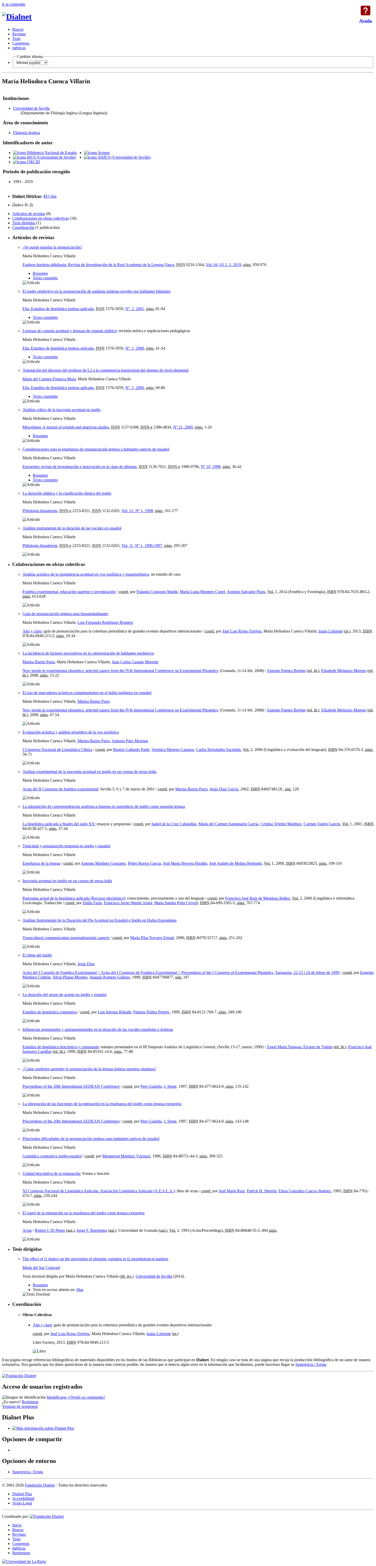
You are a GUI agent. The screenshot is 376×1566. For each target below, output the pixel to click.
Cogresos (20, 43)
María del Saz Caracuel (41, 1267)
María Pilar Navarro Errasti (152, 937)
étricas (19, 48)
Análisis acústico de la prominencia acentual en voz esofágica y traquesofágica (86, 574)
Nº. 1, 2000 (134, 348)
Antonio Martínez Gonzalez (103, 863)
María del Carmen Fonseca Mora (49, 379)
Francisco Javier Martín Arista (128, 903)
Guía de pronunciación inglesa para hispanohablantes (65, 614)
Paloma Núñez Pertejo (151, 1012)
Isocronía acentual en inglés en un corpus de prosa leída (67, 881)
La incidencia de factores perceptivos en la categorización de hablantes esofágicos (88, 653)
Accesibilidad (23, 1498)
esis (16, 38)
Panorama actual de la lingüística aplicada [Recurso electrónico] (74, 898)
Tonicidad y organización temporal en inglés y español (66, 846)
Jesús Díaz (86, 964)
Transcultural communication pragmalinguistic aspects (66, 937)
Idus (79, 1289)
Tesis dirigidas (23, 223)
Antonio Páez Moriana (130, 741)
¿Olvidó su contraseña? (86, 1397)
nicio (16, 1525)
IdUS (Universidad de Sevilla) (51, 157)
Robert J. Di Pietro (50, 1230)
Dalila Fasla (92, 903)
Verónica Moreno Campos (172, 749)
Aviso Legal (22, 1503)
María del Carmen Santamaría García (228, 824)
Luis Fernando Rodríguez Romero (105, 622)
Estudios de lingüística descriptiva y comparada (61, 1047)
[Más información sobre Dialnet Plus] (43, 1428)
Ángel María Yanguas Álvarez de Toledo (300, 1047)
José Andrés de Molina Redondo (235, 863)
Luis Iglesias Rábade (114, 1012)
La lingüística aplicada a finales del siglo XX (59, 824)
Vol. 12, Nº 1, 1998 (137, 511)
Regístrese (30, 1402)
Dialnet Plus (22, 1494)
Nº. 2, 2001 (134, 309)
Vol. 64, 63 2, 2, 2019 (223, 264)
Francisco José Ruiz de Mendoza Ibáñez (257, 898)
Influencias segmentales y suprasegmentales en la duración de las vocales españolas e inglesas (98, 1029)
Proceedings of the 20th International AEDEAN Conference (71, 1086)
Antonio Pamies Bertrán (286, 670)
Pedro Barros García (144, 863)
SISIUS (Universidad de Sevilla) (124, 157)
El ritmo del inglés (37, 955)
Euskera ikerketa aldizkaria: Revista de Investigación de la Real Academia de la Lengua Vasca (98, 264)
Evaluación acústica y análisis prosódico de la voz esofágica (71, 732)
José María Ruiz (232, 1191)
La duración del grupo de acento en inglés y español (64, 994)
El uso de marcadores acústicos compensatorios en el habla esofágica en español (87, 692)
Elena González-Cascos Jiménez (305, 1191)
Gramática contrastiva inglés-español (52, 1156)
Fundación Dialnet (40, 1485)
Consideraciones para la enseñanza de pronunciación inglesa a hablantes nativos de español (96, 449)
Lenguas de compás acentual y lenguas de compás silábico (70, 331)
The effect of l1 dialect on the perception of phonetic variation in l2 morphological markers (95, 1259)
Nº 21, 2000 (183, 427)
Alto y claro (32, 631)
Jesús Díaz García (223, 789)
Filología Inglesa (26, 132)
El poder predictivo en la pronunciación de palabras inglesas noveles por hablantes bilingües (97, 291)
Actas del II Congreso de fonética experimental (60, 789)
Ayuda (365, 10)
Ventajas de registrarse (20, 1406)
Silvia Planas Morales (70, 977)
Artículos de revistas (28, 213)
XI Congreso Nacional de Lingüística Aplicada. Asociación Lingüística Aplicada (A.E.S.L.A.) (99, 1191)
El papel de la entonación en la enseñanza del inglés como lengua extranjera (84, 1213)
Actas (27, 1230)
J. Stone (170, 1086)
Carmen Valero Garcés (322, 824)
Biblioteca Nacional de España (51, 152)
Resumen (40, 273)
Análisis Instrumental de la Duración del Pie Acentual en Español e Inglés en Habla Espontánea (99, 920)
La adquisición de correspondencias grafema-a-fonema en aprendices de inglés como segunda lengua (104, 806)
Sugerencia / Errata (310, 1364)
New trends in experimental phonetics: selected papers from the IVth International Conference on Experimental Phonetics (120, 670)
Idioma (22, 62)
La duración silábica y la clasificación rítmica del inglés (67, 493)
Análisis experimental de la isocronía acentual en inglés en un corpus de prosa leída (89, 771)
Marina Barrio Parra (39, 662)
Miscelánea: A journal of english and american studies (66, 427)
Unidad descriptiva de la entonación (51, 1173)
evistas (19, 34)
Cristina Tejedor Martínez (281, 824)
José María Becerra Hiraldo (185, 863)
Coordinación (23, 227)
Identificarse (57, 1397)
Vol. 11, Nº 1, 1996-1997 (141, 545)
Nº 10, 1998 (210, 466)
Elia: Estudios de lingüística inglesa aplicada (58, 309)
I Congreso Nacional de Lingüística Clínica (57, 749)
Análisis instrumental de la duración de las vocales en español (72, 528)
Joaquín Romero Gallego (110, 977)
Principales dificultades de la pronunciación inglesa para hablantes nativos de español (91, 1138)
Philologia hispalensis (40, 511)
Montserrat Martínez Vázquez (126, 1156)
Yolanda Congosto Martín (157, 591)
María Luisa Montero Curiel (202, 591)
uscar (18, 29)
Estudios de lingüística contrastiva (50, 1012)
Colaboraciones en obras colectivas (40, 218)
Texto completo (45, 278)
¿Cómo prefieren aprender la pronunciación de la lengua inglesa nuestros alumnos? (89, 1069)
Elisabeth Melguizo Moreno (343, 670)
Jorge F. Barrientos (91, 1230)
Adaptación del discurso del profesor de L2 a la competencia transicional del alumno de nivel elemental (106, 370)
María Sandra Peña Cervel (175, 903)
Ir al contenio (13, 4)
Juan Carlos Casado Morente (135, 662)
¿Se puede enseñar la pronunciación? (52, 247)
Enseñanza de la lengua (41, 863)
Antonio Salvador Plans (246, 591)
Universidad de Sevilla (31, 108)
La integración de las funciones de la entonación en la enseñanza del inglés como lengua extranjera (102, 1104)
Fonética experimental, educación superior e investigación (69, 591)
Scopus (103, 152)
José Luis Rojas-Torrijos (241, 631)
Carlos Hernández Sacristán (218, 749)
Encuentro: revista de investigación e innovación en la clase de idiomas (80, 466)
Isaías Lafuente (330, 631)
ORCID (33, 162)
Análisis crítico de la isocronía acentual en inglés (62, 410)
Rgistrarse (21, 1553)
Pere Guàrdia (151, 1086)
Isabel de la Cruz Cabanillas (173, 824)
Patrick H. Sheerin (262, 1191)
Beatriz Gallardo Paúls (131, 749)
